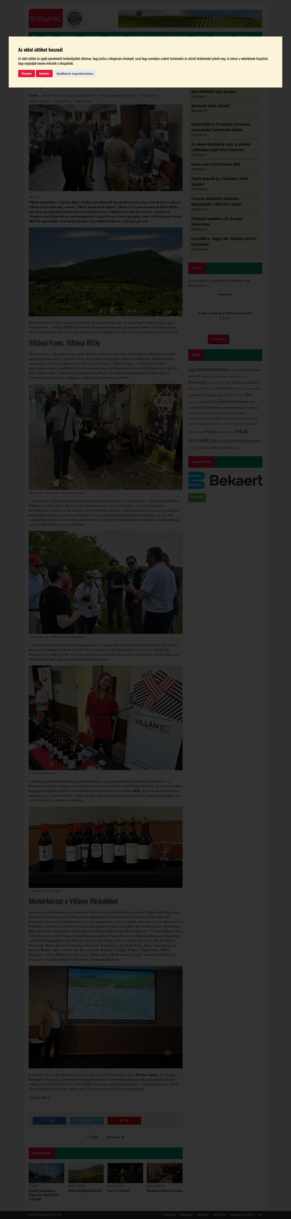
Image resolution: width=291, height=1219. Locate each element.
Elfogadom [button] (26, 73)
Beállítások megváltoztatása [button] (75, 73)
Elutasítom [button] (44, 73)
